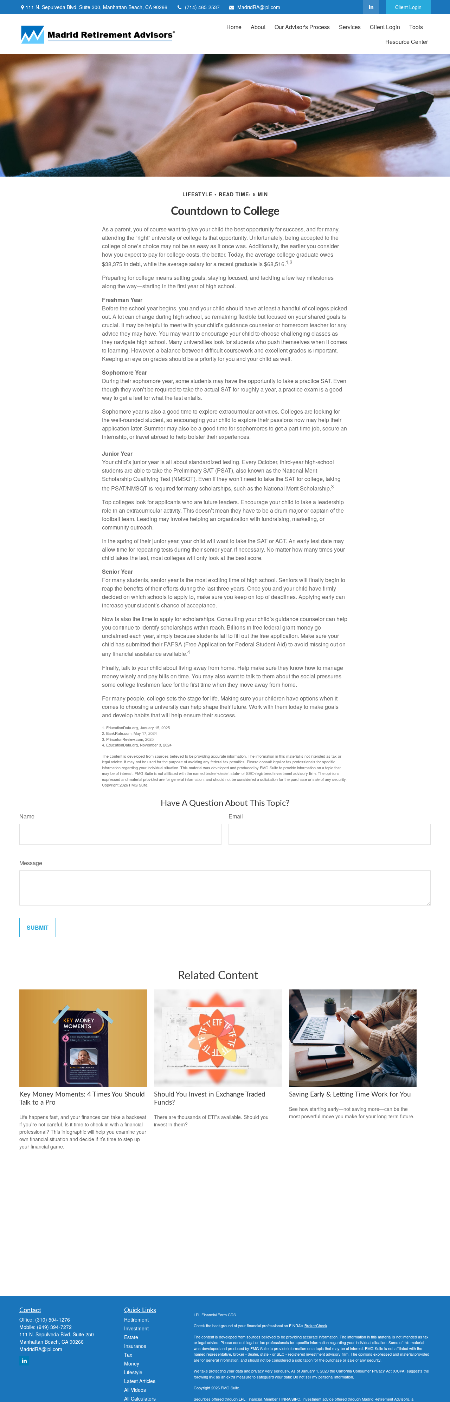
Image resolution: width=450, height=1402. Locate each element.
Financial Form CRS (218, 1314)
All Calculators (140, 1398)
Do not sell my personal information (323, 1377)
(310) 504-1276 (52, 1319)
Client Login (408, 7)
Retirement (136, 1319)
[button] (234, 26)
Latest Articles (139, 1380)
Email (236, 816)
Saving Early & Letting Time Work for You (350, 1094)
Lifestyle (133, 1372)
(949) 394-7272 (54, 1326)
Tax (128, 1354)
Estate (131, 1337)
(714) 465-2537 (202, 7)
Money (131, 1363)
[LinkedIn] (371, 7)
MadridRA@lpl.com (258, 7)
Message (30, 863)
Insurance (135, 1345)
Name (26, 816)
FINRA (284, 1399)
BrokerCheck (315, 1325)
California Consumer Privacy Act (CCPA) (371, 1371)
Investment (136, 1328)
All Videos (135, 1389)
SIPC (295, 1399)
